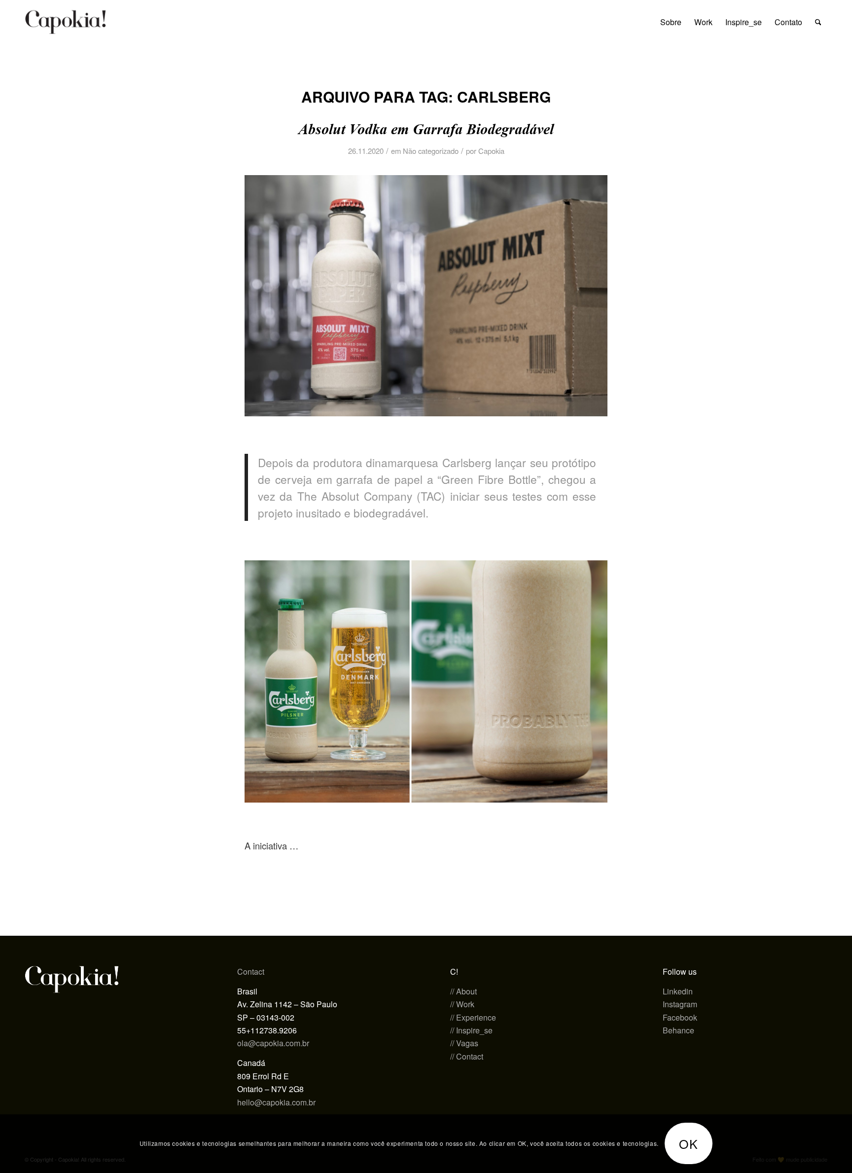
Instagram (680, 1004)
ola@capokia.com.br (273, 1043)
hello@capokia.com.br (276, 1102)
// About (463, 991)
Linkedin (678, 991)
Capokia (491, 151)
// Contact (466, 1056)
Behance (678, 1030)
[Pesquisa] (818, 22)
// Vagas (464, 1043)
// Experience (473, 1017)
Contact (250, 971)
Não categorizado (431, 151)
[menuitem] (671, 22)
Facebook (680, 1017)
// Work (462, 1004)
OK (688, 1143)
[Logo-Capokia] (65, 22)
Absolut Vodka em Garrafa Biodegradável (426, 129)
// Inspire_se (471, 1030)
